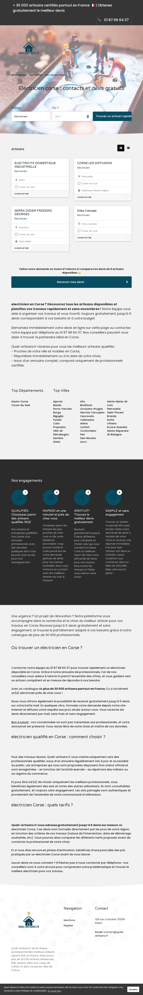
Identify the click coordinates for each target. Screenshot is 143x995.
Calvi (56, 423)
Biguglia (58, 416)
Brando (111, 416)
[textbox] (71, 116)
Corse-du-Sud (20, 405)
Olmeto (112, 423)
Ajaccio (58, 401)
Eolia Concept (87, 211)
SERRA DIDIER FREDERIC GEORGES (33, 212)
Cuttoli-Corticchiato (88, 429)
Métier (16, 108)
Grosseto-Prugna (91, 409)
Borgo (57, 412)
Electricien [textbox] (20, 116)
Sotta (110, 420)
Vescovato (87, 416)
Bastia (57, 405)
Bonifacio (86, 405)
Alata (56, 442)
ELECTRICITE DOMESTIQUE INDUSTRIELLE (35, 164)
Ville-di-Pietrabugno (61, 432)
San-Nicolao (88, 438)
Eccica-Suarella (117, 427)
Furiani (57, 420)
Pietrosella (114, 409)
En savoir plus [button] (54, 991)
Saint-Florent (115, 412)
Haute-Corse (19, 401)
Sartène (58, 438)
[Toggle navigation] (128, 48)
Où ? (55, 108)
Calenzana (87, 420)
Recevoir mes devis (70, 282)
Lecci (83, 442)
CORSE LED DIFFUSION (94, 163)
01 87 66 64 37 (116, 19)
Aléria (84, 423)
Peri (82, 434)
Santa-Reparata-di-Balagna (118, 432)
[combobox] (30, 116)
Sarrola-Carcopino (92, 412)
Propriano (59, 427)
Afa (82, 401)
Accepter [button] (133, 989)
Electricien (20, 171)
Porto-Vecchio (62, 409)
